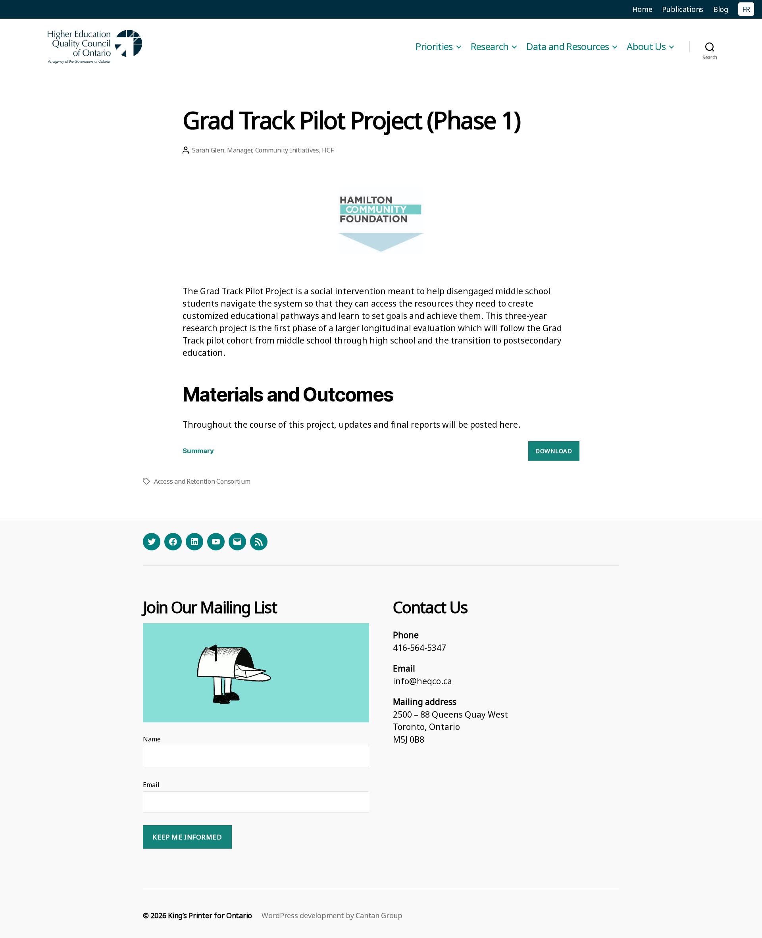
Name (152, 739)
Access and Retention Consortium (202, 481)
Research (490, 46)
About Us (646, 46)
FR (746, 9)
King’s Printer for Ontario (210, 915)
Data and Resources (567, 46)
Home (642, 9)
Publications (682, 9)
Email (151, 784)
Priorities (434, 46)
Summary (198, 451)
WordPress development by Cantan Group (332, 915)
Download (553, 451)
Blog (720, 9)
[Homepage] (95, 47)
